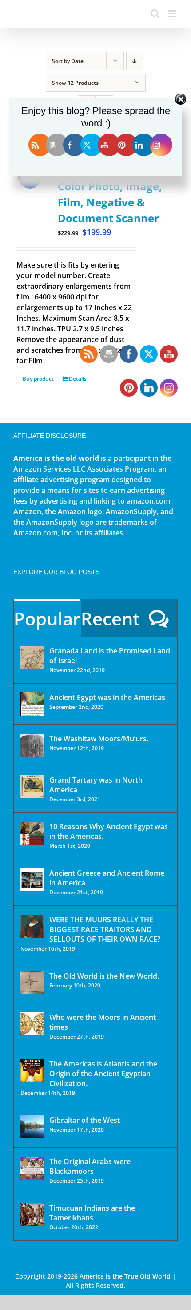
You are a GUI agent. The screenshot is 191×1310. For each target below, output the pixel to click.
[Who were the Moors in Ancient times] (32, 1023)
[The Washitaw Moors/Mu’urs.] (32, 745)
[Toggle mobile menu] (173, 13)
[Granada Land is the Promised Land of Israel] (32, 657)
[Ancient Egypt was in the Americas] (32, 704)
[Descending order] (134, 61)
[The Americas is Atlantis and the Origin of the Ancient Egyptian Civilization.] (32, 1070)
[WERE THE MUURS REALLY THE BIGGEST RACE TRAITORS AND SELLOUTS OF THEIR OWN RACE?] (32, 926)
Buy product (38, 378)
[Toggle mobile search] (155, 13)
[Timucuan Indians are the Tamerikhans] (32, 1214)
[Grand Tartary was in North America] (32, 786)
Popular (47, 618)
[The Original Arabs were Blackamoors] (32, 1168)
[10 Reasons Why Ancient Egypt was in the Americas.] (32, 833)
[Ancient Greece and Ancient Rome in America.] (32, 879)
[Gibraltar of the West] (32, 1126)
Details (78, 378)
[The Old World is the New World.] (32, 982)
